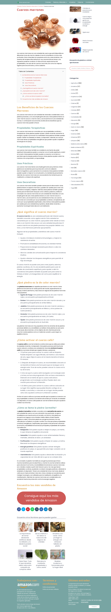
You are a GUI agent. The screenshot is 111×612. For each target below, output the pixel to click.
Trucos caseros (76, 181)
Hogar (73, 130)
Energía (73, 124)
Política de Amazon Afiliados (51, 589)
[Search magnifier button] (92, 68)
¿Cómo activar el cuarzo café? (32, 93)
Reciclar (73, 164)
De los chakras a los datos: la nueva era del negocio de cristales (79, 590)
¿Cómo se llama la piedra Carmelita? (37, 96)
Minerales (74, 151)
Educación (74, 120)
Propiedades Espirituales (32, 80)
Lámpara (74, 141)
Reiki (72, 168)
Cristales (48, 2)
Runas (73, 174)
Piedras (73, 157)
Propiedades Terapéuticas (32, 78)
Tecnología (74, 178)
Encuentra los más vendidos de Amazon (35, 99)
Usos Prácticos (29, 83)
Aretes (73, 93)
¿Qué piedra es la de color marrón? (33, 91)
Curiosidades (75, 117)
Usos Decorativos (30, 85)
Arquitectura (75, 97)
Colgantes (74, 107)
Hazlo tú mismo (76, 127)
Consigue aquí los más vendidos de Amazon (41, 498)
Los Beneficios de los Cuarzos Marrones (34, 75)
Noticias (73, 154)
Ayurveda (74, 100)
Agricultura (74, 83)
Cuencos (74, 113)
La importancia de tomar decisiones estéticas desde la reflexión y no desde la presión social (79, 585)
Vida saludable (75, 185)
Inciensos (74, 134)
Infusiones (74, 137)
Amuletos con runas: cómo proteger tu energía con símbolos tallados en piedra (79, 594)
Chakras (73, 103)
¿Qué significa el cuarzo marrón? (32, 88)
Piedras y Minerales (59, 2)
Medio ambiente (76, 147)
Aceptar (94, 606)
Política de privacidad (49, 587)
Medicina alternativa (77, 144)
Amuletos (72, 2)
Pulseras (80, 2)
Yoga (72, 188)
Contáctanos (90, 2)
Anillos (73, 90)
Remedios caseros (77, 171)
